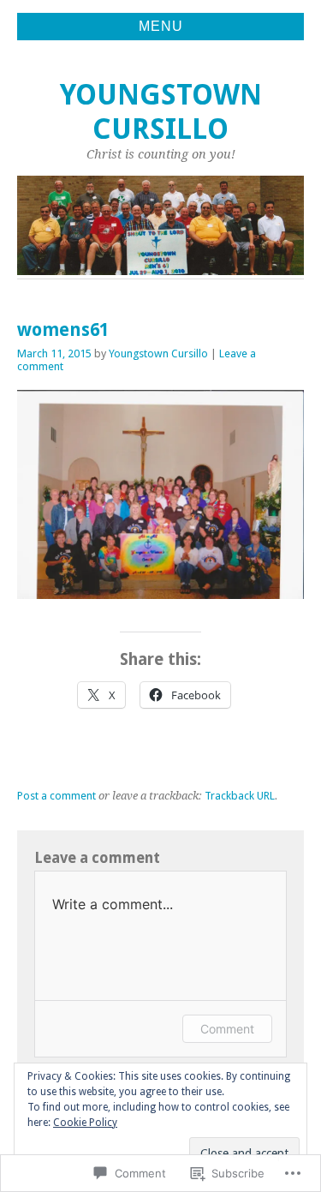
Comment (227, 1028)
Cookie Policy (85, 1123)
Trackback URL (240, 795)
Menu (161, 26)
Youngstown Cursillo (161, 112)
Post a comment (56, 795)
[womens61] (160, 594)
